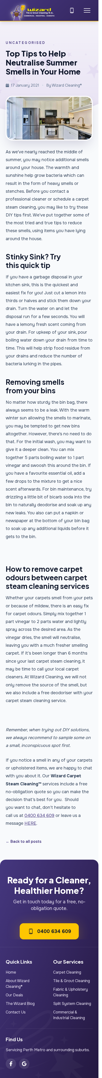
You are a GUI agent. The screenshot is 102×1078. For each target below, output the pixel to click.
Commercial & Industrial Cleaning (69, 1015)
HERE (30, 823)
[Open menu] (87, 10)
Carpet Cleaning (67, 972)
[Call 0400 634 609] (72, 10)
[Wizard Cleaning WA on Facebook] (11, 1064)
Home (11, 972)
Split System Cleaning (72, 1003)
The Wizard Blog (20, 1003)
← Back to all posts (24, 841)
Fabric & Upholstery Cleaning (70, 992)
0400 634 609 (39, 815)
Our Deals (14, 995)
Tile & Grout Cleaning (71, 980)
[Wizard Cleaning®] (32, 11)
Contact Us (16, 1012)
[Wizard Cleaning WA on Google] (24, 1064)
